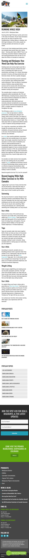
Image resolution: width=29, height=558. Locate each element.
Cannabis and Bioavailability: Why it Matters (12, 327)
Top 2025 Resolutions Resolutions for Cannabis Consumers (13, 356)
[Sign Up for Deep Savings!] (8, 553)
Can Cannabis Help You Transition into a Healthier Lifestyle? (13, 346)
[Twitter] (5, 536)
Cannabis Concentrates (8, 475)
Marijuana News (14, 32)
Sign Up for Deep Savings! (18, 553)
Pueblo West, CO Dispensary (10, 509)
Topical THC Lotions (7, 478)
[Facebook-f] (2, 536)
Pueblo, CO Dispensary (8, 520)
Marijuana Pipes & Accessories (10, 481)
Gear (3, 483)
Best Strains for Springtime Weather (10, 319)
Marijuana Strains (7, 470)
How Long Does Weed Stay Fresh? (9, 336)
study (5, 136)
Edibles (4, 473)
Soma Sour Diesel (13, 286)
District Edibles (12, 217)
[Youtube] (7, 536)
